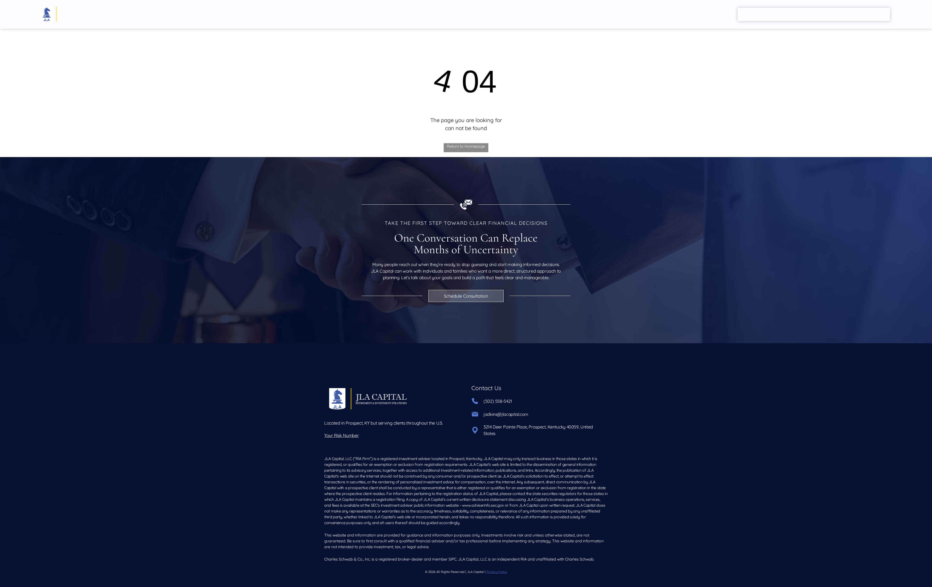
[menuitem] (620, 14)
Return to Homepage (466, 146)
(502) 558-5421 (497, 401)
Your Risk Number (341, 435)
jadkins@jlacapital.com (505, 414)
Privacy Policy (496, 572)
